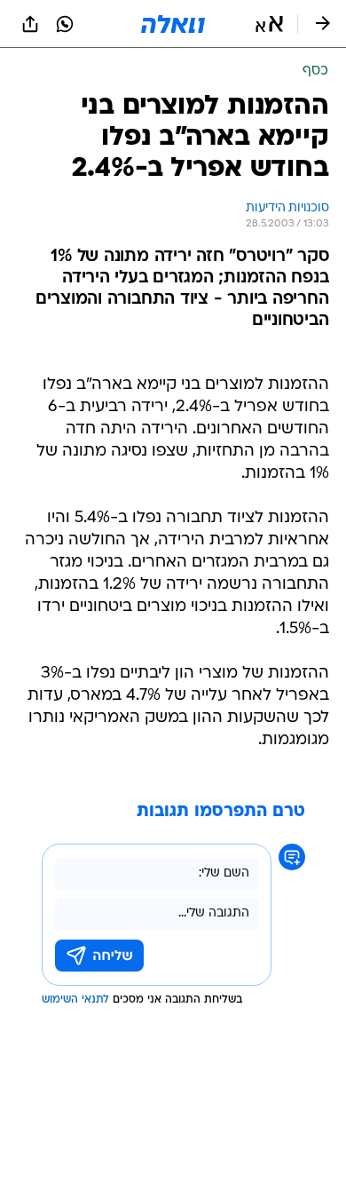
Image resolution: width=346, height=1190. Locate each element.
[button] (269, 24)
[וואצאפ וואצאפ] (65, 24)
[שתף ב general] (30, 24)
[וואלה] (173, 24)
